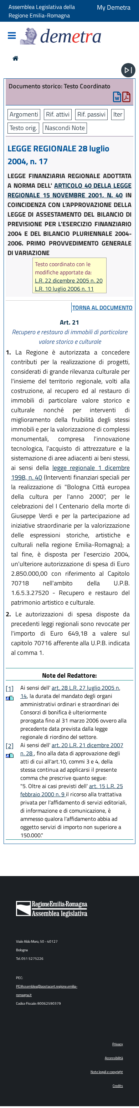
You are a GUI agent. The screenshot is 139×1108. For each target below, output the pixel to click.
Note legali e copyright (107, 1072)
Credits (118, 1085)
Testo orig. (23, 128)
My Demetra (113, 7)
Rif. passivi (91, 114)
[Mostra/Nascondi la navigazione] (12, 36)
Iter (117, 114)
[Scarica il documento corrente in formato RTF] (117, 98)
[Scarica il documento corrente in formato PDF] (126, 98)
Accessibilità (114, 1058)
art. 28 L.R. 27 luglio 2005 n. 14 (70, 691)
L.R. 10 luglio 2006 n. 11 (64, 289)
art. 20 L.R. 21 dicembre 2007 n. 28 (71, 749)
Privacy (117, 1044)
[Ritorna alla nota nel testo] (8, 698)
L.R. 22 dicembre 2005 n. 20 (69, 280)
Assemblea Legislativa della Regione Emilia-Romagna (42, 11)
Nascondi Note (65, 128)
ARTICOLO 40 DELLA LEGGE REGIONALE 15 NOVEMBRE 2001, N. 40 (69, 190)
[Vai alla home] (15, 58)
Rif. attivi (58, 114)
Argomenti (24, 114)
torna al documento (102, 307)
